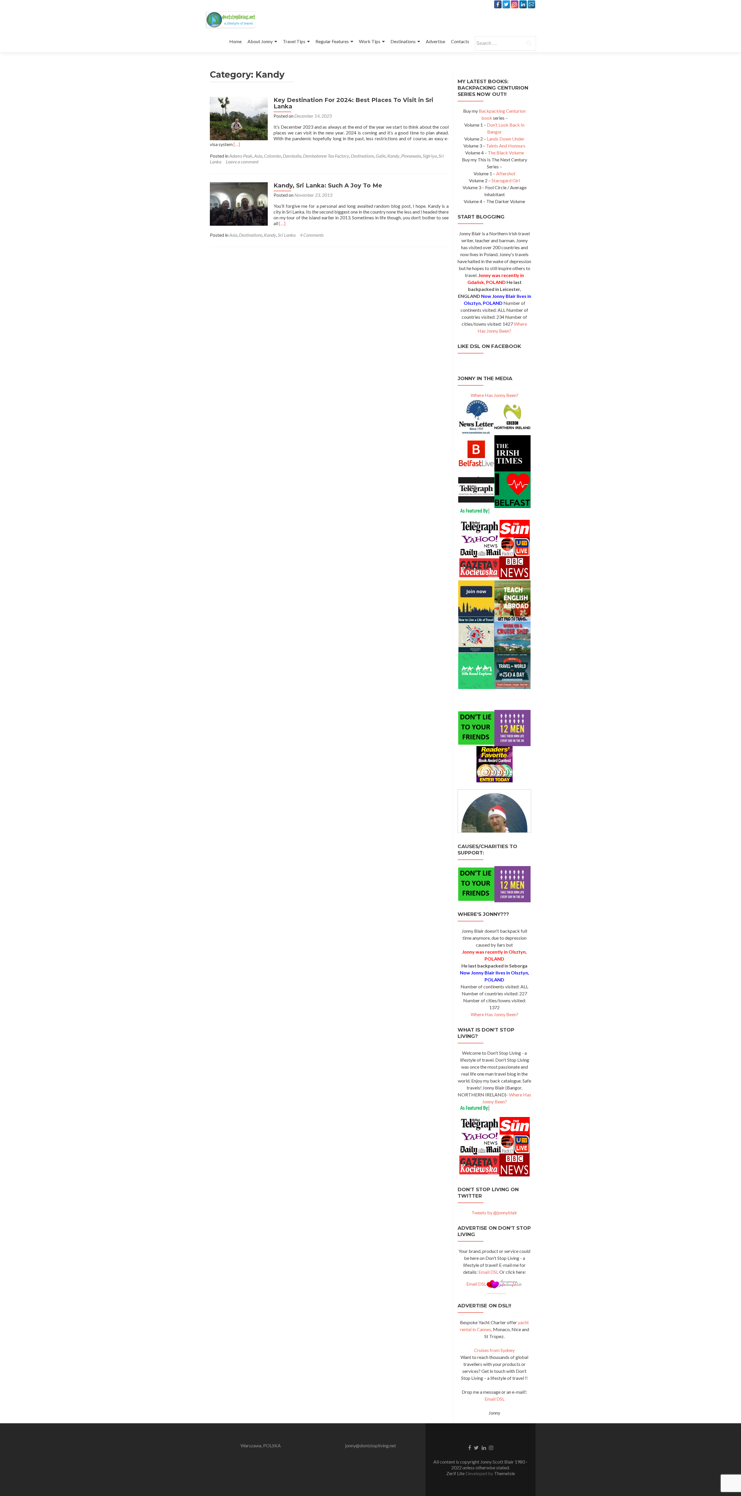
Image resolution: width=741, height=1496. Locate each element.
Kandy (393, 155)
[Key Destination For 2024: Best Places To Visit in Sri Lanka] (239, 118)
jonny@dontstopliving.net (370, 1445)
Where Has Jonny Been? (494, 395)
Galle (381, 155)
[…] (237, 144)
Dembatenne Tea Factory (326, 155)
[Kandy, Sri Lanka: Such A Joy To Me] (239, 203)
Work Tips (369, 41)
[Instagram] (515, 4)
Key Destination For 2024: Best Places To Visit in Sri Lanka (353, 103)
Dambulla (292, 155)
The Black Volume (506, 152)
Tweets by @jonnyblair (494, 1212)
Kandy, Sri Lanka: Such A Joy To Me (328, 185)
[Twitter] (506, 4)
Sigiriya (430, 155)
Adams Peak (240, 155)
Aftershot (506, 173)
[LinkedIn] (523, 4)
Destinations (403, 41)
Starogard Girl (505, 180)
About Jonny (260, 41)
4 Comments (312, 235)
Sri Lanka (287, 235)
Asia (258, 155)
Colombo (272, 155)
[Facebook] (498, 4)
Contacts (460, 41)
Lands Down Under (505, 138)
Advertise (435, 41)
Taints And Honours (505, 145)
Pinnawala (411, 155)
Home (235, 41)
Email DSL (488, 1272)
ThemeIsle (504, 1473)
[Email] (531, 4)
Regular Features (332, 41)
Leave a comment (242, 161)
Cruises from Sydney (494, 1350)
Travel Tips (294, 41)
